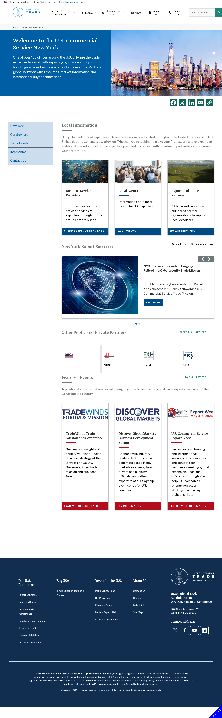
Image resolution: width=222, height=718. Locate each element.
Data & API (139, 605)
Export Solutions (28, 594)
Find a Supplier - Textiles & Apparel (70, 593)
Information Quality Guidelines (128, 689)
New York (17, 126)
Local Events (126, 231)
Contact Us (18, 160)
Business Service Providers (84, 231)
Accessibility (154, 689)
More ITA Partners (193, 332)
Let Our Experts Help (30, 642)
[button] (62, 13)
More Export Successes (189, 244)
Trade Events (19, 143)
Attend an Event (27, 628)
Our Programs (102, 597)
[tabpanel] (111, 63)
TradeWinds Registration (82, 506)
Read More (153, 302)
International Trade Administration (57, 673)
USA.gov (65, 689)
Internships (18, 152)
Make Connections (105, 590)
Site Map (138, 612)
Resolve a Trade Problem (32, 620)
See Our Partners (182, 231)
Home (16, 27)
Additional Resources (106, 619)
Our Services (19, 134)
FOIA (74, 689)
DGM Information (129, 506)
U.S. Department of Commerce (95, 673)
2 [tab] (139, 324)
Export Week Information (188, 506)
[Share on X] (182, 102)
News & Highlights (29, 635)
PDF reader (100, 684)
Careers (137, 597)
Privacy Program (88, 689)
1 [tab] (136, 324)
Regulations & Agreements (26, 611)
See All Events (195, 377)
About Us (140, 581)
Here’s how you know (69, 2)
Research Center (28, 602)
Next (209, 259)
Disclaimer (105, 689)
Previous (203, 259)
